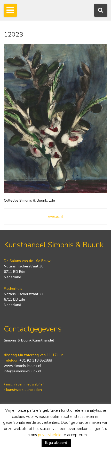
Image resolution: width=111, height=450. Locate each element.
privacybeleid (49, 434)
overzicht (55, 216)
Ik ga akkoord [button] (56, 442)
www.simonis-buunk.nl (22, 365)
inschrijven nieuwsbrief (24, 384)
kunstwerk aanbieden (23, 389)
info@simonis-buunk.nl (22, 371)
